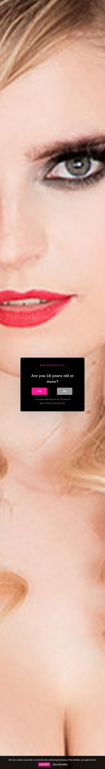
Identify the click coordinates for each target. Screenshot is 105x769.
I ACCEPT (44, 764)
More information (60, 764)
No (64, 391)
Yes (39, 391)
